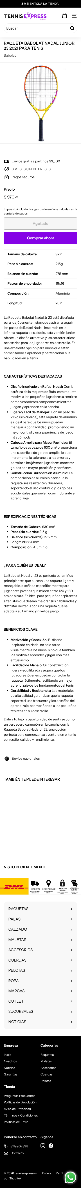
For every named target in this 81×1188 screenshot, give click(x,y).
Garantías (10, 1074)
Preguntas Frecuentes (19, 1096)
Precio (9, 189)
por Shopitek (12, 1178)
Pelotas (45, 1081)
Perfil (59, 1173)
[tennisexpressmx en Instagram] (42, 1145)
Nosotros (10, 1061)
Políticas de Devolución (20, 1102)
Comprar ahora (40, 238)
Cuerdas (46, 1074)
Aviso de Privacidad (17, 1109)
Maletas (46, 1061)
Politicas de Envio (16, 1122)
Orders (46, 1173)
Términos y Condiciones (21, 1115)
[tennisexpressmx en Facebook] (51, 1145)
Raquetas (47, 1055)
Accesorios (48, 1068)
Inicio (7, 1055)
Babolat (10, 55)
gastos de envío (44, 209)
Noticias (9, 1068)
